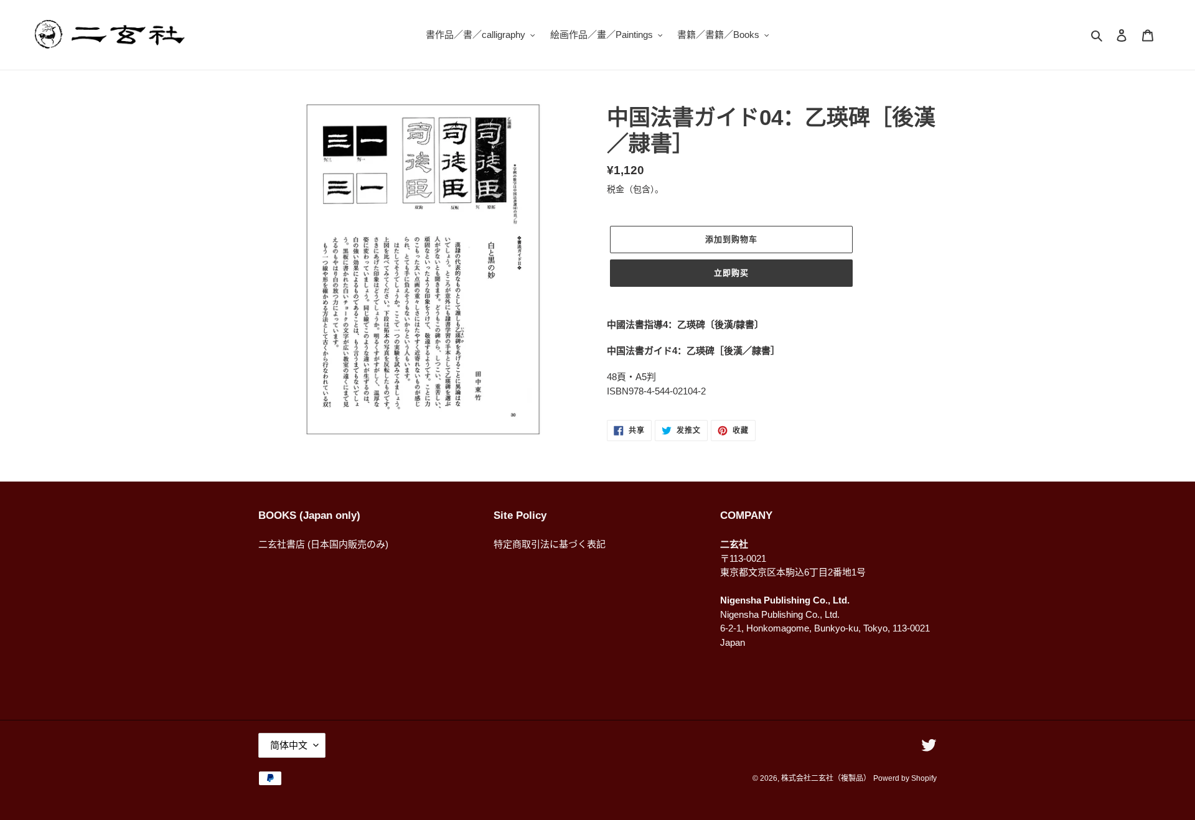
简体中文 (288, 745)
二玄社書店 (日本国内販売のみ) (323, 544)
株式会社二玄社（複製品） (826, 778)
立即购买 (731, 272)
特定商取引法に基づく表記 (550, 544)
